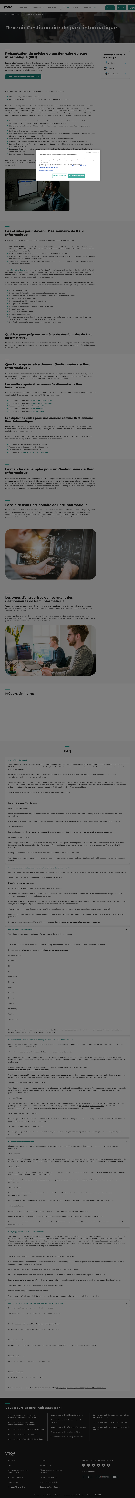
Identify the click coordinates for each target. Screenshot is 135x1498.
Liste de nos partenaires (46, 170)
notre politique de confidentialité (76, 166)
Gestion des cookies (59, 175)
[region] (68, 165)
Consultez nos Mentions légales (49, 167)
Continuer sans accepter (92, 152)
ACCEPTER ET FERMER (76, 175)
